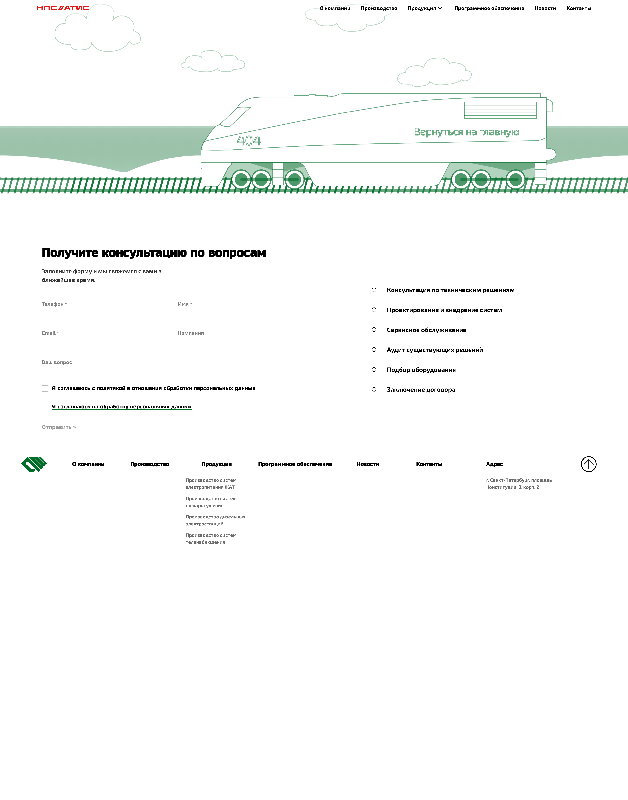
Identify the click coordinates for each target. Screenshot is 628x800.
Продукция (422, 8)
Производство (379, 8)
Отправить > (59, 426)
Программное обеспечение (489, 8)
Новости (545, 8)
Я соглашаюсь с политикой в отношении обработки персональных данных (153, 388)
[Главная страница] (63, 8)
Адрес (492, 464)
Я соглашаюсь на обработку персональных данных (122, 406)
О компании (335, 8)
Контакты (579, 8)
